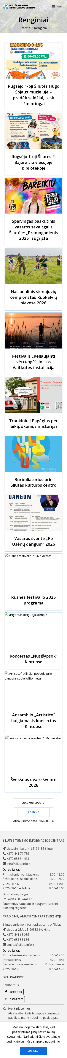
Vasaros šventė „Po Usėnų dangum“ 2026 (33, 541)
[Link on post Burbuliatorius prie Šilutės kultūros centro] (33, 454)
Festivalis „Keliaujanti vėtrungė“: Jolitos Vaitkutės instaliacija (33, 361)
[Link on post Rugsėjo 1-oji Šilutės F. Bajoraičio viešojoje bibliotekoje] (33, 131)
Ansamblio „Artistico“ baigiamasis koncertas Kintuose (33, 720)
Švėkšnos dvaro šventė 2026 (33, 782)
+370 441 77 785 (18, 854)
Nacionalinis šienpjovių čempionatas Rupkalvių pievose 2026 (33, 297)
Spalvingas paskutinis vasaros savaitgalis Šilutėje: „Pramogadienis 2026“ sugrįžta (33, 229)
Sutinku (33, 1050)
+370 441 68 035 (18, 935)
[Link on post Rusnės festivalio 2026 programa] (33, 572)
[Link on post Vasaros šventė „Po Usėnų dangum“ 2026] (33, 513)
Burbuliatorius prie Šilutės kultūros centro (33, 482)
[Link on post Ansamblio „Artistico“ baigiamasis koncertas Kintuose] (33, 689)
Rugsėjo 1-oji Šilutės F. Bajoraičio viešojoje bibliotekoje (34, 162)
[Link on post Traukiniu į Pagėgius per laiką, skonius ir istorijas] (33, 395)
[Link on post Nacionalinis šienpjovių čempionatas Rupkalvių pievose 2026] (33, 266)
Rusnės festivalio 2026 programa (33, 600)
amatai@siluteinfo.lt (20, 945)
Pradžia (25, 28)
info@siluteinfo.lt (18, 864)
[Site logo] (19, 6)
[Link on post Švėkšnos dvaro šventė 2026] (33, 754)
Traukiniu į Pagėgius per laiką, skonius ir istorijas (33, 423)
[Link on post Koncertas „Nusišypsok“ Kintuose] (33, 630)
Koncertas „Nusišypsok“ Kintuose (33, 658)
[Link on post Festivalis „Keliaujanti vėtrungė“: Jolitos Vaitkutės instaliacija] (33, 331)
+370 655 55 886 (18, 940)
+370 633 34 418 (18, 859)
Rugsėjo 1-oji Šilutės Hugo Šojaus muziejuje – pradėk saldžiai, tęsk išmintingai (33, 94)
